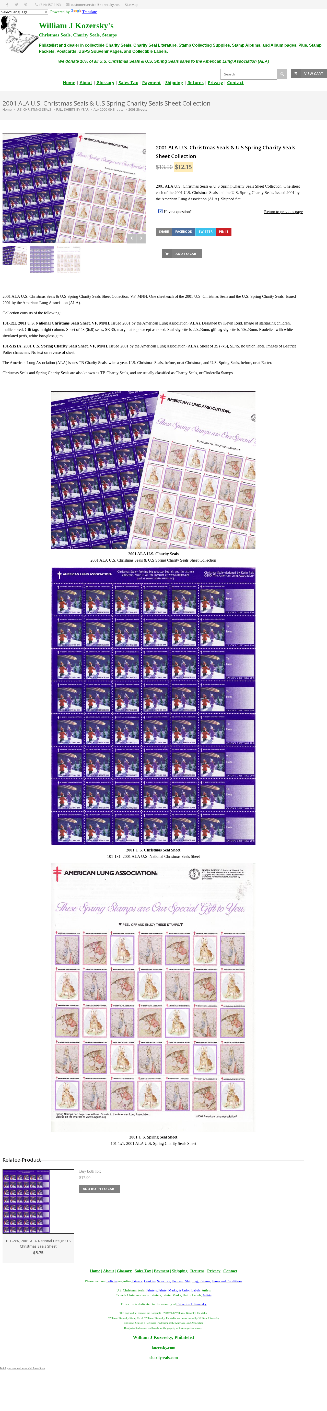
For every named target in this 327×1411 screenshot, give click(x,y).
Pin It (223, 231)
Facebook (183, 231)
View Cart (313, 73)
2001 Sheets (137, 109)
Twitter (205, 231)
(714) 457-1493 (50, 4)
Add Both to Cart (99, 1188)
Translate (89, 12)
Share (164, 231)
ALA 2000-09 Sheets (108, 109)
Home (7, 109)
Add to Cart (187, 253)
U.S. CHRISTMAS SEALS (34, 109)
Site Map (131, 4)
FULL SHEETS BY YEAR (72, 109)
